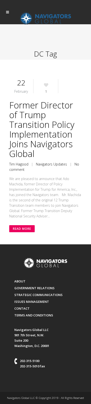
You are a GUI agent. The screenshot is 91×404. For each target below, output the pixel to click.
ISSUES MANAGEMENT (31, 301)
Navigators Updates (51, 164)
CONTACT (22, 308)
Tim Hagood (18, 164)
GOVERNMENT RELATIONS (34, 288)
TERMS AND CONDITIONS (33, 315)
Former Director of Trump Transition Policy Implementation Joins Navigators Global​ (41, 129)
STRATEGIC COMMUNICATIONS (38, 295)
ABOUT (19, 281)
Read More (22, 229)
